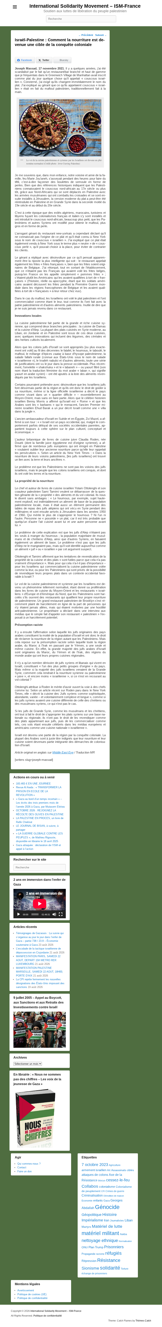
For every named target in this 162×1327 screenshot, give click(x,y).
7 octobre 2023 (95, 1164)
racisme (100, 1254)
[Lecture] (19, 914)
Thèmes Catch (143, 1320)
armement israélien (94, 1170)
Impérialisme (92, 1220)
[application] (39, 903)
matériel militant (100, 1233)
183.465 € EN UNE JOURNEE (33, 783)
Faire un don (24, 1171)
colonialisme (107, 1186)
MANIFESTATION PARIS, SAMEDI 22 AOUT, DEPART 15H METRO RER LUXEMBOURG (38, 960)
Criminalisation (92, 1195)
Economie (87, 1200)
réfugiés (113, 1253)
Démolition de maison (114, 1196)
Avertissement (25, 1290)
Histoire (109, 1214)
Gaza (107, 1200)
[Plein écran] (61, 914)
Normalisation (125, 1241)
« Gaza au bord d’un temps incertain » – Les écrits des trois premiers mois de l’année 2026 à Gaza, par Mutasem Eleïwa (40, 803)
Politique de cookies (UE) (31, 1294)
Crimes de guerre (114, 1191)
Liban (129, 1220)
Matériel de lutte (107, 1226)
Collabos (90, 1186)
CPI (103, 1191)
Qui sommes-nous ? (28, 1163)
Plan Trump (96, 1247)
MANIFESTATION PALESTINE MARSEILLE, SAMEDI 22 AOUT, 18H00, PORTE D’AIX (39, 971)
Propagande (88, 1253)
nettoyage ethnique (100, 1240)
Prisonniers (114, 1247)
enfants (98, 1200)
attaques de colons (95, 1174)
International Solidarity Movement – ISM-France (85, 6)
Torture (124, 1268)
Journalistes (117, 1220)
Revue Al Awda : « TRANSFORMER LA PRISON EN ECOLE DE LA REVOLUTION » (38, 791)
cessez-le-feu (118, 1180)
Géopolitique (92, 1215)
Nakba (123, 1234)
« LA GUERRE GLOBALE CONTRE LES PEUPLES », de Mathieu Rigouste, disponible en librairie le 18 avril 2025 (39, 837)
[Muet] (54, 914)
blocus (101, 1180)
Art (108, 1170)
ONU (85, 1247)
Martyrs (86, 1226)
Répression (89, 1260)
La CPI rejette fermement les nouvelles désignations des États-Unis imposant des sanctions (40, 983)
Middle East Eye (62, 752)
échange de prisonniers (94, 1273)
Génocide (107, 1207)
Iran (106, 1220)
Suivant (101, 35)
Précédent (85, 35)
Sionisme (90, 1268)
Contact (21, 1167)
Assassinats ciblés (122, 1170)
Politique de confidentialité (32, 1298)
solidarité (110, 1268)
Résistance (108, 1260)
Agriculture (115, 1165)
